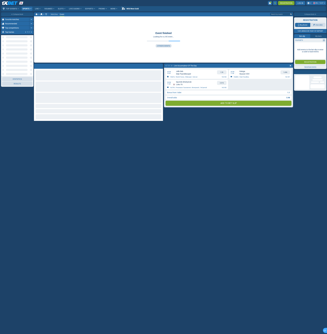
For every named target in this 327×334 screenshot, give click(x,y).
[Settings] (309, 3)
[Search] (291, 14)
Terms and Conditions (311, 45)
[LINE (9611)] (36, 14)
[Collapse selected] (28, 62)
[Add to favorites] (31, 36)
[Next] (31, 32)
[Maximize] (31, 19)
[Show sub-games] (31, 284)
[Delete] (290, 65)
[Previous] (26, 32)
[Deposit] (275, 3)
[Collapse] (31, 235)
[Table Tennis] (41, 14)
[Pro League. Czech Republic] (46, 14)
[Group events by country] (31, 62)
